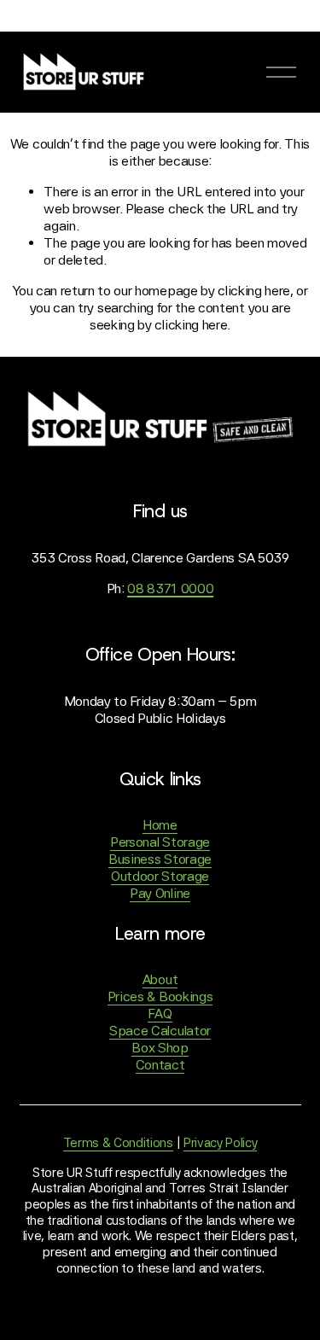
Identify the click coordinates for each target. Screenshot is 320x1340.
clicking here (254, 291)
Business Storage (160, 859)
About (160, 979)
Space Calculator (160, 1030)
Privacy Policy (220, 1143)
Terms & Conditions (118, 1143)
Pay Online (160, 893)
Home (160, 825)
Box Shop (159, 1048)
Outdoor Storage (160, 876)
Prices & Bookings (160, 996)
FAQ (160, 1013)
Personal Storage (160, 842)
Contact (160, 1065)
